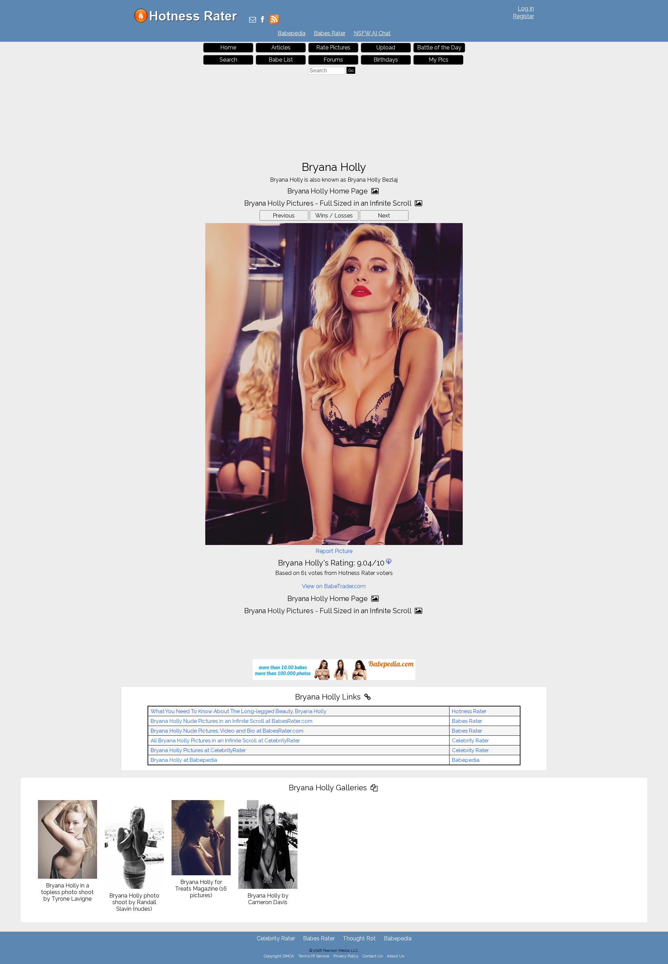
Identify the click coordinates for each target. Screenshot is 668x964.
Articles (281, 47)
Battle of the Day (439, 47)
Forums (333, 59)
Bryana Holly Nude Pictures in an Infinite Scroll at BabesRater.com (231, 721)
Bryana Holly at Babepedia (184, 760)
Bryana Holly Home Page (328, 191)
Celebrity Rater (470, 740)
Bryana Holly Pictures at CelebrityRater (198, 750)
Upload (385, 47)
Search (228, 59)
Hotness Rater (469, 711)
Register (523, 16)
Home (228, 47)
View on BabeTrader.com (334, 586)
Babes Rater (329, 33)
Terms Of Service (313, 956)
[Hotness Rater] (188, 20)
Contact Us (373, 956)
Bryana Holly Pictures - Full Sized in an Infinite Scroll (328, 203)
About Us (395, 956)
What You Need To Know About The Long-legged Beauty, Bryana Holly (238, 711)
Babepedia (291, 33)
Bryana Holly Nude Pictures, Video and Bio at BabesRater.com (227, 731)
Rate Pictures (333, 47)
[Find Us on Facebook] (262, 20)
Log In (526, 8)
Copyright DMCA (279, 956)
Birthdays (386, 59)
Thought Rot (359, 938)
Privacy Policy (345, 956)
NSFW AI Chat (372, 33)
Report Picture (334, 551)
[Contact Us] (252, 20)
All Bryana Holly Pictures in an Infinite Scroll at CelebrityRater (225, 740)
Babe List (281, 59)
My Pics (438, 59)
